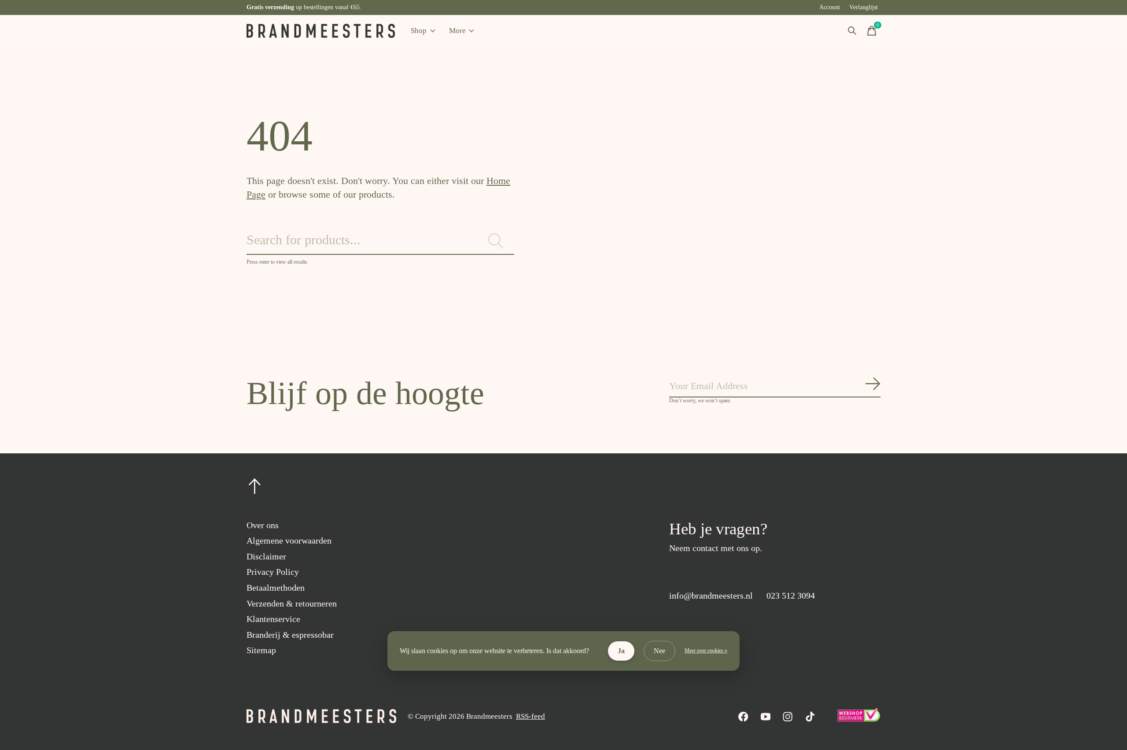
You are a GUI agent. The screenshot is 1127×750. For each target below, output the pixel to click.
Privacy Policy (273, 572)
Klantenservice (273, 619)
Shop (419, 30)
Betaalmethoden (276, 587)
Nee (659, 650)
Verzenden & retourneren (292, 603)
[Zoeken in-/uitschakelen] (852, 31)
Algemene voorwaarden (289, 540)
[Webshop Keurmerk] (858, 719)
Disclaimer (266, 556)
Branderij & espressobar (290, 635)
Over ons (263, 525)
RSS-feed (530, 716)
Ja (621, 650)
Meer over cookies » (706, 650)
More (457, 30)
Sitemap (261, 650)
